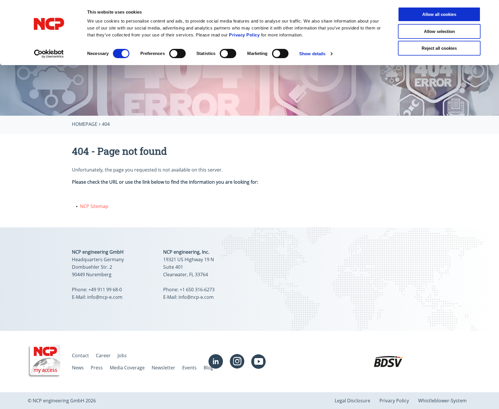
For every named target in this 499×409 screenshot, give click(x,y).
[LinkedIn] (215, 361)
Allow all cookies (439, 14)
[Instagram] (237, 361)
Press (97, 367)
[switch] (177, 53)
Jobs (122, 355)
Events (189, 367)
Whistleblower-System (442, 400)
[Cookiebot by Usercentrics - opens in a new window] (49, 53)
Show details (312, 53)
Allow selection (439, 31)
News (78, 367)
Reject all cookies (439, 48)
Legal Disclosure (352, 400)
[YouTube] (258, 361)
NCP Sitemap (94, 206)
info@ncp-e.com (104, 297)
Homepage (84, 124)
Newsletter (163, 367)
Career (103, 355)
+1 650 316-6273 (197, 289)
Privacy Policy (244, 34)
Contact (80, 355)
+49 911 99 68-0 (105, 289)
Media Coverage (127, 367)
